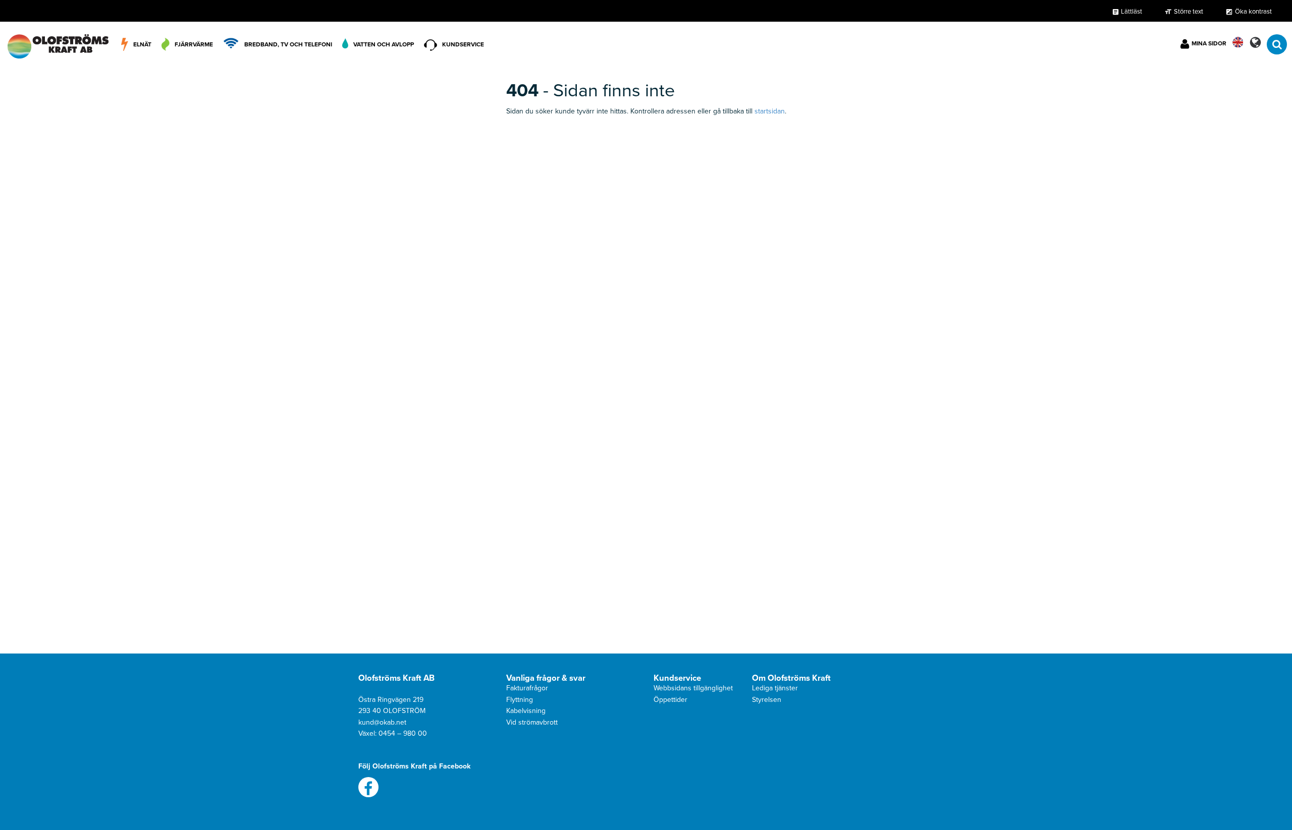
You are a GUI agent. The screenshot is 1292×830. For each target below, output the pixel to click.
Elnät (142, 44)
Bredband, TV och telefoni (288, 44)
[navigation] (58, 44)
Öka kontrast (1253, 12)
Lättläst (1127, 12)
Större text (1188, 12)
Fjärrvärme (194, 44)
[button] (1255, 42)
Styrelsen (766, 699)
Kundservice (463, 44)
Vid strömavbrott (532, 722)
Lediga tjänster (775, 688)
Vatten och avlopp (383, 44)
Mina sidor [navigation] (1209, 43)
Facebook (368, 787)
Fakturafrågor (527, 688)
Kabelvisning (526, 710)
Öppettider (670, 699)
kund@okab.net (382, 722)
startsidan (770, 111)
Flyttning (519, 699)
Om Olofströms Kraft (791, 678)
